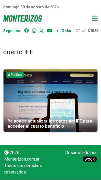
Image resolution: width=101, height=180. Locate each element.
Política (16, 75)
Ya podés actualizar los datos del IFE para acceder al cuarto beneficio (50, 123)
